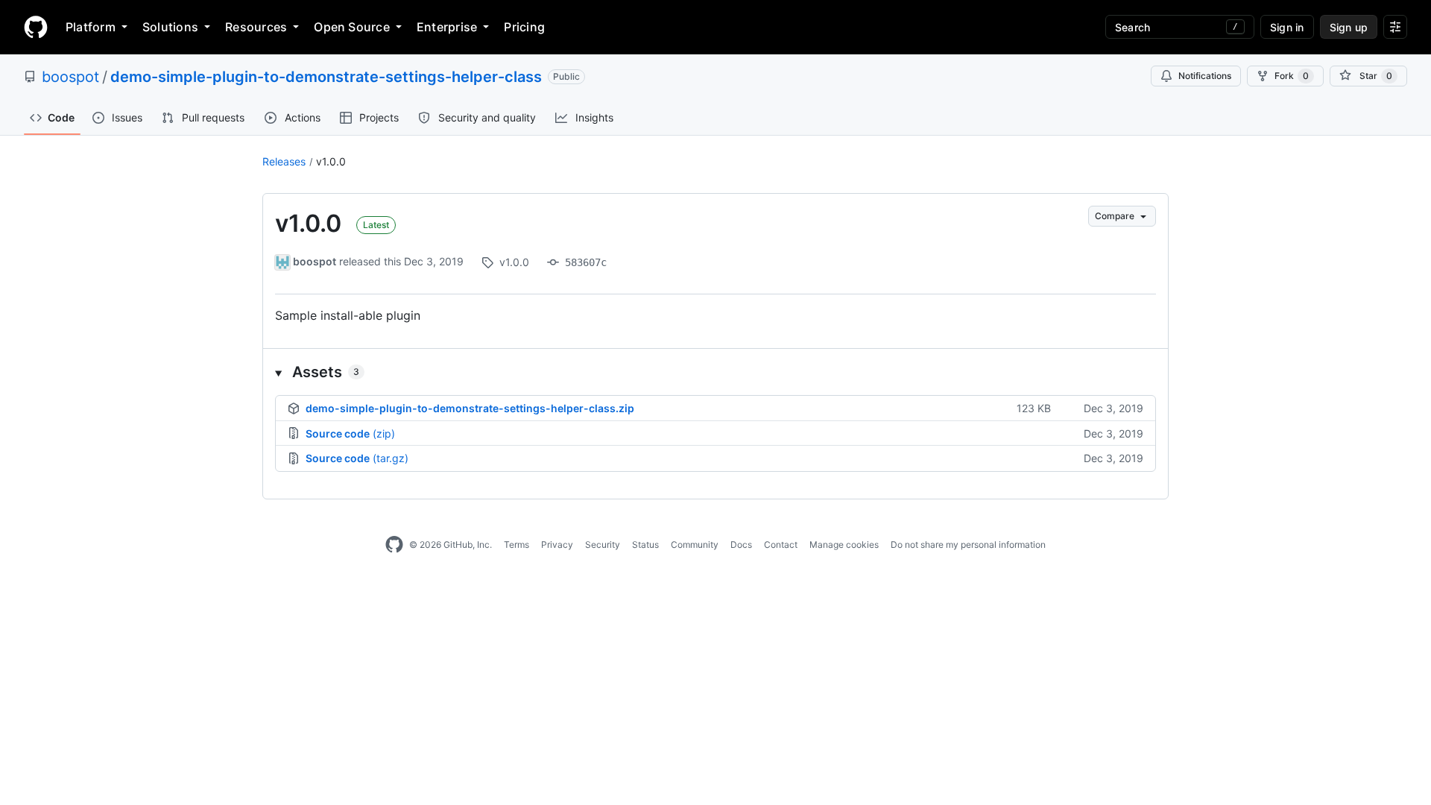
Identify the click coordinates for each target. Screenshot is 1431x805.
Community (694, 544)
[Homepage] (36, 27)
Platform (91, 26)
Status (645, 544)
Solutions (170, 26)
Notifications (1204, 75)
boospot (70, 77)
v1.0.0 (331, 161)
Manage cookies (844, 544)
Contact (780, 544)
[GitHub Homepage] (394, 545)
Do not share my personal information (968, 544)
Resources (256, 26)
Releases (284, 161)
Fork (1291, 75)
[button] (715, 372)
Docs (741, 544)
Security (602, 544)
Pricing (524, 26)
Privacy (557, 544)
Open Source (352, 26)
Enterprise (447, 26)
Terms (516, 544)
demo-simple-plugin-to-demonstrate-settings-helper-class (326, 77)
